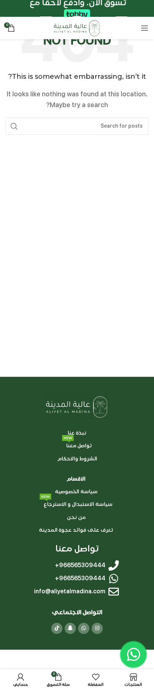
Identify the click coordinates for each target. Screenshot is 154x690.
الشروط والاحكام (77, 459)
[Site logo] (76, 27)
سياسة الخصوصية (76, 491)
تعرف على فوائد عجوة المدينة (76, 530)
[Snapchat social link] (70, 628)
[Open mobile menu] (144, 28)
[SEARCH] (14, 126)
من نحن (76, 517)
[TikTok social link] (56, 628)
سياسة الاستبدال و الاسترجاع (77, 502)
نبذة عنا (77, 433)
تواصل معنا (78, 444)
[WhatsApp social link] (83, 628)
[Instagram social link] (97, 628)
